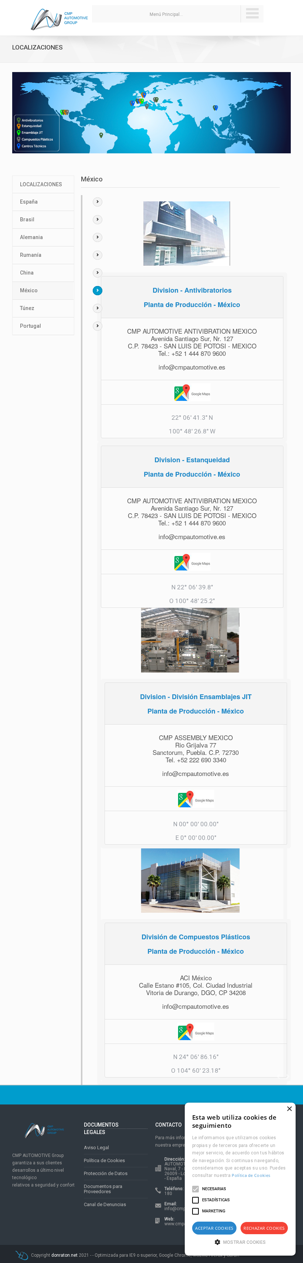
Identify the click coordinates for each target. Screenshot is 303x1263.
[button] (240, 1242)
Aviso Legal (96, 1147)
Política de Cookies (104, 1160)
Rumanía (30, 255)
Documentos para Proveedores (103, 1189)
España (29, 202)
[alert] (240, 1179)
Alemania (31, 237)
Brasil (27, 219)
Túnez (27, 308)
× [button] (289, 1109)
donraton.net (65, 1255)
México (29, 290)
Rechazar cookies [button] (264, 1228)
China (27, 273)
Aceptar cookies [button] (214, 1228)
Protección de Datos (105, 1173)
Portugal (30, 326)
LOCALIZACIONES (41, 184)
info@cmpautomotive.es (192, 366)
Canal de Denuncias (105, 1204)
